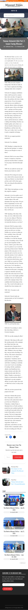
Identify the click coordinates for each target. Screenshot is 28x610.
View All (22, 563)
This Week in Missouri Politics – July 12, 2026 (14, 532)
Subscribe (18, 457)
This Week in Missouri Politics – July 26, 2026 (14, 509)
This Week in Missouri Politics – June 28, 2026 (14, 556)
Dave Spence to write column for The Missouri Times (17, 471)
